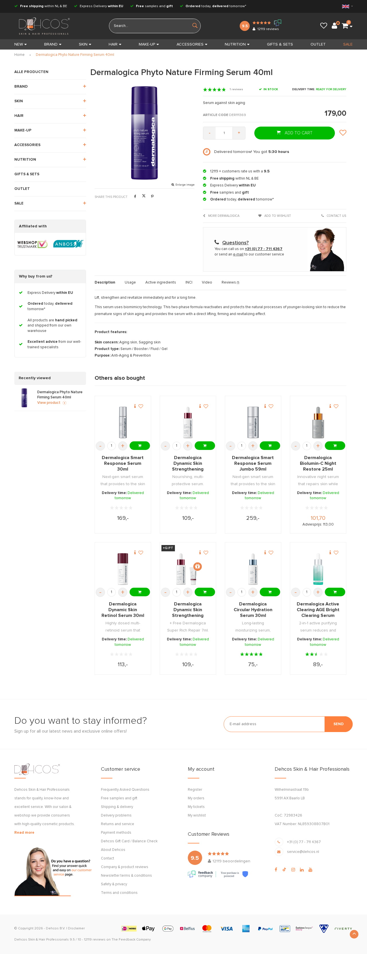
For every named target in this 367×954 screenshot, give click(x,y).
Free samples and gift (119, 798)
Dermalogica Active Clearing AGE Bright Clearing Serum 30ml (318, 610)
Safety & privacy (114, 884)
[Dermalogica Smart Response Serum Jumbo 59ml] (253, 422)
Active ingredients (160, 282)
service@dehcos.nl (303, 852)
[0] (345, 26)
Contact (107, 858)
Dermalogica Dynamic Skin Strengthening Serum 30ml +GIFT (188, 610)
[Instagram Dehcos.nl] (293, 870)
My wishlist (197, 815)
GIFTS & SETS (280, 44)
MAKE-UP (147, 44)
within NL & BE (43, 6)
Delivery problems (116, 815)
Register (195, 790)
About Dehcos (113, 850)
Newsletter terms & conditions (126, 876)
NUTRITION (235, 44)
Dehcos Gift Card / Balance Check (129, 841)
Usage (130, 282)
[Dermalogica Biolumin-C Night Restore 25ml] (318, 422)
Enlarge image (184, 184)
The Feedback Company (131, 939)
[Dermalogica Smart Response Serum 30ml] (123, 422)
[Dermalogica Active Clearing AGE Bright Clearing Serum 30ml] (318, 569)
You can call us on (248, 249)
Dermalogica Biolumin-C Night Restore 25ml (318, 463)
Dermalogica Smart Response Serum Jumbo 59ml (253, 463)
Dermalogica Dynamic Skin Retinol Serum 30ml (122, 610)
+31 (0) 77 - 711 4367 (304, 842)
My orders (196, 798)
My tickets (196, 807)
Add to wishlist (277, 215)
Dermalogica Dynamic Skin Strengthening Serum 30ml (188, 463)
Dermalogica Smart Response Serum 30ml (123, 463)
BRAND (51, 44)
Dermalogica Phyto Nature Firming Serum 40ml (75, 55)
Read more (24, 833)
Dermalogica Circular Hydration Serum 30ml (253, 610)
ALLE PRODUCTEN (31, 72)
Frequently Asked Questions (125, 790)
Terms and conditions (119, 893)
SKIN (83, 44)
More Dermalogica (223, 215)
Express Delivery (101, 6)
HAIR (113, 44)
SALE (348, 44)
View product (48, 403)
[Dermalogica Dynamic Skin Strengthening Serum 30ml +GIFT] (188, 569)
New (18, 44)
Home (19, 55)
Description (105, 282)
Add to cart (298, 133)
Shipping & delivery (117, 807)
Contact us (336, 215)
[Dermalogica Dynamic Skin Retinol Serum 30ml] (123, 569)
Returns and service (117, 824)
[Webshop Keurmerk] (32, 244)
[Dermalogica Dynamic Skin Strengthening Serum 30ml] (188, 422)
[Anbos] (68, 244)
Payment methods (116, 833)
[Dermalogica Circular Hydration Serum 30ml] (253, 569)
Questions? (235, 242)
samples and (154, 6)
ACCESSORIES (190, 44)
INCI (189, 282)
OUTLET (318, 44)
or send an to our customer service (249, 254)
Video (207, 282)
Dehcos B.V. (55, 928)
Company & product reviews (124, 867)
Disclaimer (76, 928)
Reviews (230, 282)
